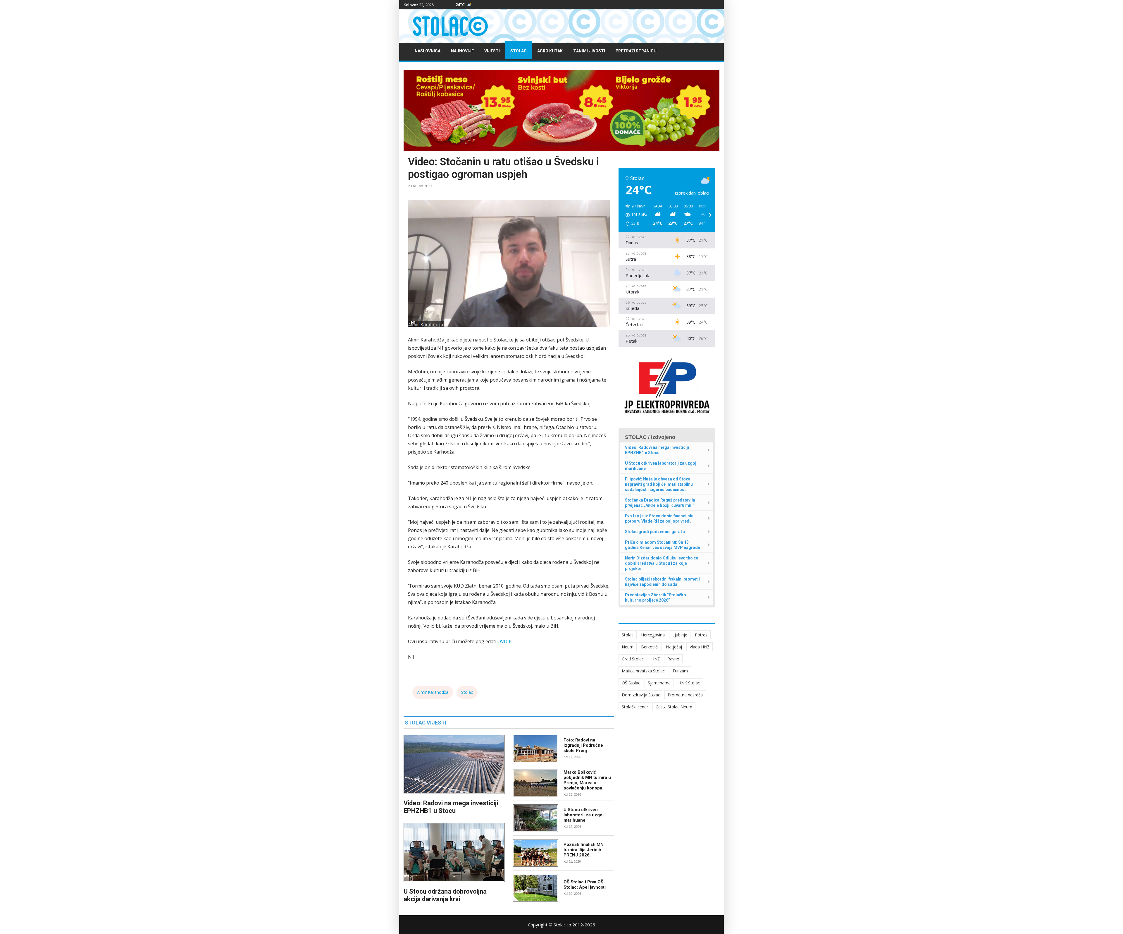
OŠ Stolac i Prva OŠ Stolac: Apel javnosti (585, 884)
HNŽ (655, 659)
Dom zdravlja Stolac (641, 695)
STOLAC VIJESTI (425, 723)
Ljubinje (679, 635)
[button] (634, 215)
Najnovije (462, 51)
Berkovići (649, 647)
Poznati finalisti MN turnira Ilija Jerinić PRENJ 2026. (584, 850)
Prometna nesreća (685, 695)
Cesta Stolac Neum (674, 707)
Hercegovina (653, 635)
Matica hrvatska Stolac (643, 671)
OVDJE (504, 641)
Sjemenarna (659, 683)
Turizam (680, 671)
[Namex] (561, 110)
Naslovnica (427, 51)
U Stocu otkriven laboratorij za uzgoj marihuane (584, 815)
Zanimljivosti (589, 51)
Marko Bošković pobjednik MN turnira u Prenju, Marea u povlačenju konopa (587, 780)
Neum (627, 647)
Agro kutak (550, 51)
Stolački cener (635, 707)
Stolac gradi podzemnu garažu (655, 531)
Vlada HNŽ (699, 647)
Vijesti (492, 51)
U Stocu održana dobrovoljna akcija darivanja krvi (445, 895)
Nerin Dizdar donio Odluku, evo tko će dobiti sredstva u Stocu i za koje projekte (661, 563)
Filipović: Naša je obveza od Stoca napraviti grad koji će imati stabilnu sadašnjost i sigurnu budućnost (659, 484)
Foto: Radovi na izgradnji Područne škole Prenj (583, 745)
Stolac (518, 51)
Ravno (673, 659)
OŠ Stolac (631, 683)
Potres (701, 635)
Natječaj (674, 647)
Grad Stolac (633, 659)
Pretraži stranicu (636, 51)
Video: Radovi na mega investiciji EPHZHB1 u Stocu (451, 806)
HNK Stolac (689, 683)
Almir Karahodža (432, 692)
